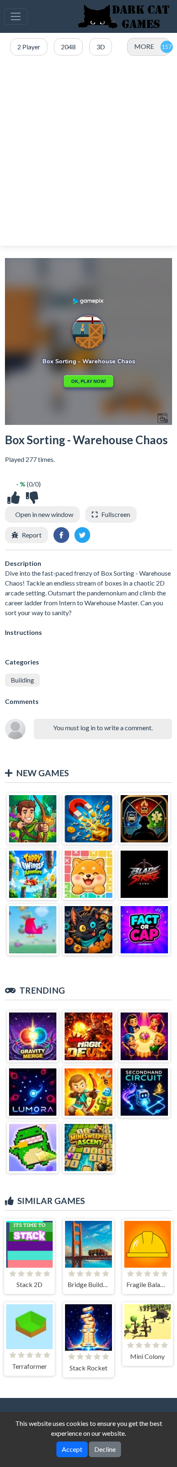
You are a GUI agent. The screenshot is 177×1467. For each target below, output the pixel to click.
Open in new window (44, 514)
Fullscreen (115, 514)
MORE (144, 46)
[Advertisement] (88, 151)
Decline (105, 1449)
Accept (72, 1449)
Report (32, 535)
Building (22, 680)
